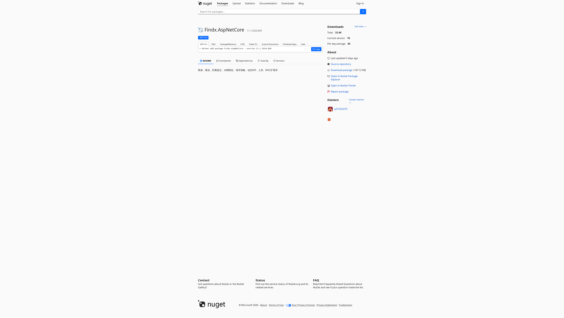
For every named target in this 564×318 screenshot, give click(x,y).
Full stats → (360, 26)
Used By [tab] (264, 60)
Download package (341, 70)
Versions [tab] (279, 60)
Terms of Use (276, 305)
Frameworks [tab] (224, 60)
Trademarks (345, 305)
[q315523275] (330, 109)
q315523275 (341, 109)
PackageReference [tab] (228, 44)
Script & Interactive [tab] (270, 44)
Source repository (341, 64)
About (263, 305)
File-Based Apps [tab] (290, 44)
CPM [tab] (242, 44)
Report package (340, 91)
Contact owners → (356, 101)
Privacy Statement (327, 305)
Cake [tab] (303, 44)
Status (260, 280)
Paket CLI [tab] (253, 44)
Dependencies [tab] (245, 60)
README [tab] (206, 60)
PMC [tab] (213, 44)
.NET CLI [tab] (203, 44)
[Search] (363, 11)
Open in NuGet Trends (343, 85)
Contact (204, 280)
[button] (316, 49)
